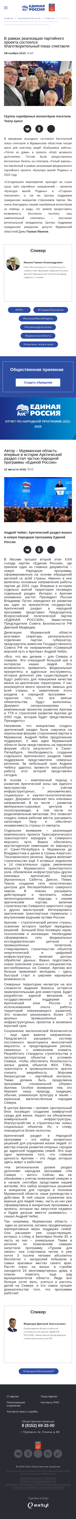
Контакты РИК (50, 1402)
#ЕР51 (19, 309)
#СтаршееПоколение (51, 309)
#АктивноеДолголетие (38, 327)
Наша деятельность (29, 18)
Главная (8, 18)
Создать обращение (38, 382)
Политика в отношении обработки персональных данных (38, 1484)
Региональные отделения (16, 1404)
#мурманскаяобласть (38, 335)
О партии (13, 1396)
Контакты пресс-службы (22, 1411)
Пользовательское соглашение (38, 1478)
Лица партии (49, 1396)
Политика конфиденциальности (38, 1481)
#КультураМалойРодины (38, 318)
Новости (50, 18)
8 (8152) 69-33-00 (38, 1425)
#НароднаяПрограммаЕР (38, 1371)
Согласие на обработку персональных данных (38, 1487)
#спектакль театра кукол (39, 344)
